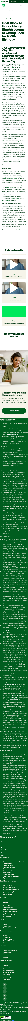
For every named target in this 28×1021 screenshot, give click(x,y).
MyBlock (5, 902)
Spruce (22, 186)
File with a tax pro (8, 865)
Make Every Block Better (8, 85)
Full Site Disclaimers (5, 420)
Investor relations (8, 976)
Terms (5, 924)
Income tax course (8, 972)
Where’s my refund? (9, 914)
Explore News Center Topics (12, 10)
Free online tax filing (9, 867)
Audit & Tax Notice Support (11, 876)
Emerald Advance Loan (9, 941)
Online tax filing (7, 863)
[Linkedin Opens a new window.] (5, 999)
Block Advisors (10, 187)
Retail (1, 468)
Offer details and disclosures (8, 419)
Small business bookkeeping (11, 889)
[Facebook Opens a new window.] (5, 988)
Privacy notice (7, 926)
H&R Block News (15, 198)
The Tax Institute (8, 978)
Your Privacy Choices (5, 1020)
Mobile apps (6, 904)
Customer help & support (10, 950)
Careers (5, 969)
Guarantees (6, 979)
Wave (18, 187)
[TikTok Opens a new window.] (5, 984)
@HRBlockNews (6, 200)
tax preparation (6, 177)
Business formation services (11, 892)
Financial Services (5, 536)
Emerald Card (7, 937)
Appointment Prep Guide (10, 909)
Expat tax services (8, 878)
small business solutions (10, 178)
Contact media (14, 410)
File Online (3, 426)
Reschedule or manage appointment (13, 861)
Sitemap (5, 957)
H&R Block (11, 67)
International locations (9, 956)
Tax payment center (8, 913)
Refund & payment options (10, 911)
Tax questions (7, 952)
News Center (6, 974)
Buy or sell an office (8, 970)
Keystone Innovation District (14, 142)
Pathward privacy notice (10, 928)
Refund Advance (8, 942)
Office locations (7, 954)
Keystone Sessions (7, 140)
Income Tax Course (5, 750)
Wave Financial (7, 894)
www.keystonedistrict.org (15, 230)
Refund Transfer (7, 939)
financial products (19, 177)
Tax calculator (7, 905)
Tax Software (3, 446)
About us (5, 965)
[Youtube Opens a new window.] (5, 995)
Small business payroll (9, 891)
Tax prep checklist (8, 907)
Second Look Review (9, 870)
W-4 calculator (7, 916)
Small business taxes (9, 887)
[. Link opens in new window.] (5, 1018)
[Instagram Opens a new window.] (5, 991)
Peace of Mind (7, 872)
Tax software (6, 869)
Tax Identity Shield (8, 874)
